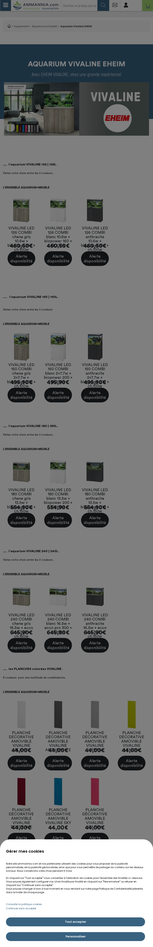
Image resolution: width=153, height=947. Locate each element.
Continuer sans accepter (21, 908)
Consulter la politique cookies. (24, 904)
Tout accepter (75, 922)
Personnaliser (76, 936)
